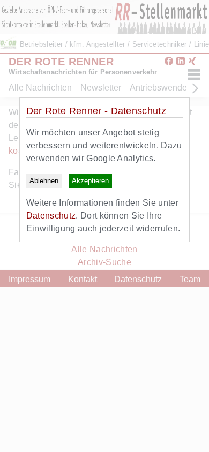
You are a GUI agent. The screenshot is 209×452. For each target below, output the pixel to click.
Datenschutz (51, 215)
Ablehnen (43, 181)
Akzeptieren (90, 181)
